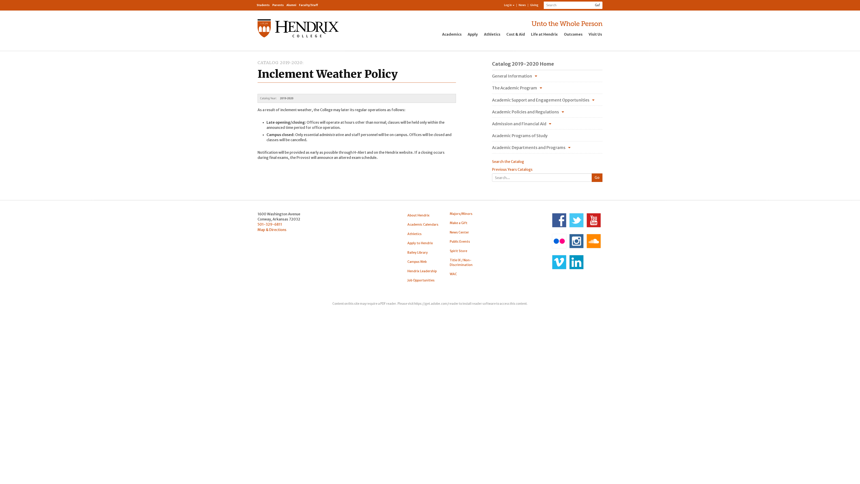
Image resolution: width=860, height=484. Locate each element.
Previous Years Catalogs (512, 169)
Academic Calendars (422, 225)
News (522, 5)
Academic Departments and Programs (528, 147)
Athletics (492, 34)
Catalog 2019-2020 (280, 62)
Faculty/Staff (308, 5)
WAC (453, 274)
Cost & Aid (515, 34)
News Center (459, 232)
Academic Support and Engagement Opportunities (540, 100)
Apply (473, 34)
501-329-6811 (270, 224)
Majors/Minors (461, 214)
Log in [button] (508, 5)
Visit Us (595, 34)
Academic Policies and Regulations (525, 112)
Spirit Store (458, 251)
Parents (278, 5)
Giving (534, 5)
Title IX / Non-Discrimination (461, 262)
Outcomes (573, 34)
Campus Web (417, 262)
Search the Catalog (508, 161)
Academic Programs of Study (520, 135)
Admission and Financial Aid (519, 123)
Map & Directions (272, 229)
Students (263, 5)
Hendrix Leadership (422, 271)
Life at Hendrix (544, 34)
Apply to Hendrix (420, 243)
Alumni (291, 5)
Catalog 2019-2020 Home (523, 64)
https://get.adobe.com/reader (436, 304)
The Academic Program (514, 88)
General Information (512, 76)
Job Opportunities (420, 280)
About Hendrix (418, 215)
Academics (452, 34)
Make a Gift (458, 223)
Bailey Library (417, 253)
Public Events (460, 242)
